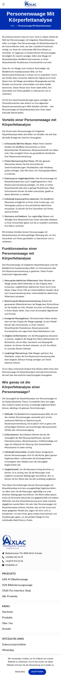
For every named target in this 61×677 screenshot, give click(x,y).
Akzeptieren (37, 672)
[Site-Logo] (30, 4)
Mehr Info (20, 672)
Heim (12, 26)
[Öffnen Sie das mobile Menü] (3, 4)
